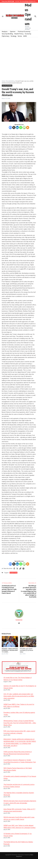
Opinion (12, 31)
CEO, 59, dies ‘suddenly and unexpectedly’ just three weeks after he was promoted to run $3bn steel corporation (19, 696)
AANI (25, 36)
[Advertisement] (19, 57)
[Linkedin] (17, 127)
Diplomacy (5, 36)
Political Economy (24, 31)
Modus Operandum (28, 14)
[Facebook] (10, 127)
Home (3, 81)
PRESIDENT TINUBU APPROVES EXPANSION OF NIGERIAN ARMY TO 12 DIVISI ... (10, 650)
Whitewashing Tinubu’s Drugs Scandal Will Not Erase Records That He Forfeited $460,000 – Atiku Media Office (20, 723)
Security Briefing (7, 34)
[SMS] (24, 127)
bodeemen (19, 620)
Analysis (4, 31)
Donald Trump (13, 572)
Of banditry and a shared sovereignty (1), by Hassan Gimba (26, 650)
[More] (27, 127)
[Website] (19, 623)
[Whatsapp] (20, 127)
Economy (28, 34)
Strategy (13, 36)
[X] (13, 127)
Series (20, 36)
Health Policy (19, 34)
